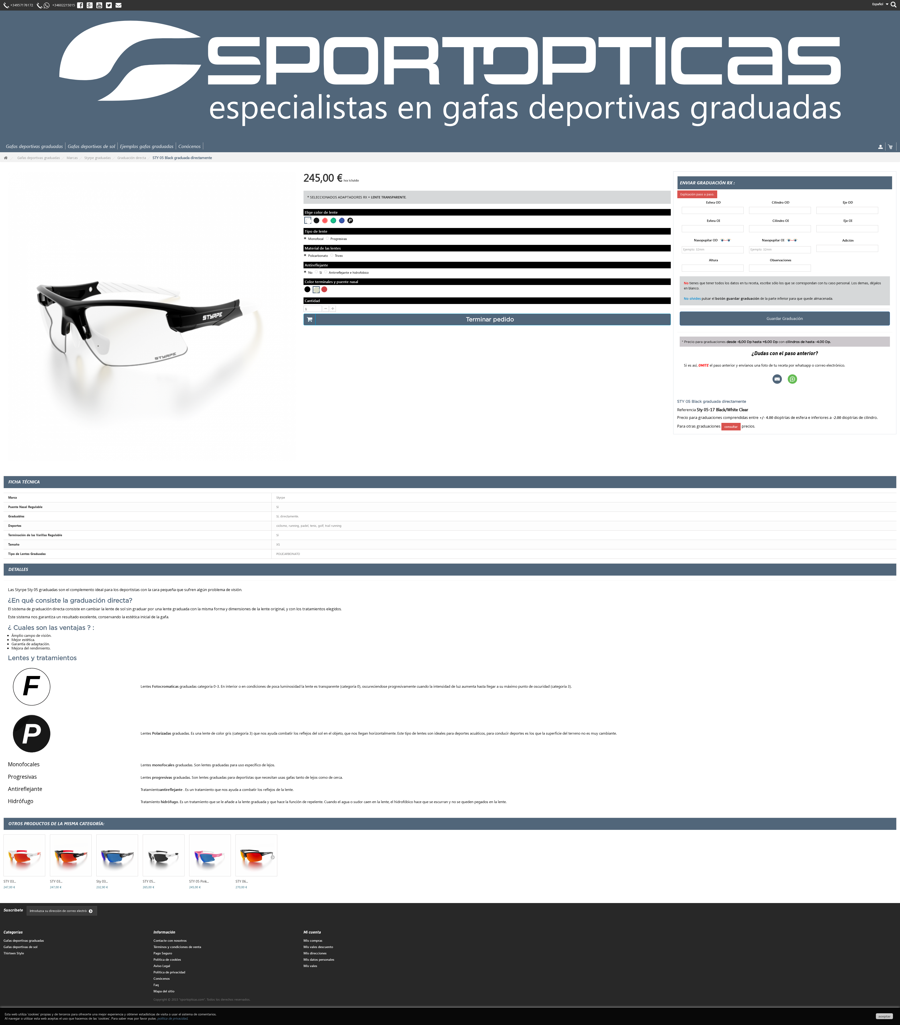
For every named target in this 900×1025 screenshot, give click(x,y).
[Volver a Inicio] (5, 158)
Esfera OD (713, 202)
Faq (156, 985)
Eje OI (848, 221)
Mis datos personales (319, 959)
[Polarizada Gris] (349, 220)
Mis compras (313, 940)
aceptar (884, 1016)
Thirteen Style (14, 953)
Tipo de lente (316, 231)
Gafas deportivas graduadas (34, 146)
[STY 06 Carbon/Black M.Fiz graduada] (256, 855)
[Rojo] (324, 289)
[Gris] (316, 220)
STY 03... (10, 881)
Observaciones (780, 260)
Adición (848, 240)
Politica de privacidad (169, 972)
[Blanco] (316, 290)
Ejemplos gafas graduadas (146, 146)
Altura (713, 260)
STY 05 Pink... (199, 881)
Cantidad (312, 300)
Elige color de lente (322, 212)
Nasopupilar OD (706, 240)
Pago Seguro (163, 953)
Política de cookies (167, 959)
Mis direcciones (315, 953)
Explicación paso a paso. (697, 194)
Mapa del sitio (164, 991)
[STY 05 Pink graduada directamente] (210, 855)
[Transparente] (308, 221)
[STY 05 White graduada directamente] (163, 855)
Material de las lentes (323, 248)
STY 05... (149, 881)
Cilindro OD (780, 202)
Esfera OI (713, 221)
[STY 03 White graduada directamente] (24, 855)
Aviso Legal (162, 966)
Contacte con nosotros (170, 940)
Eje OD (848, 202)
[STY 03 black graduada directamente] (71, 855)
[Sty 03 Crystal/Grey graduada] (117, 855)
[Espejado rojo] (324, 220)
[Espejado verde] (333, 220)
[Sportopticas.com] (449, 73)
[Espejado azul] (341, 220)
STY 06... (242, 881)
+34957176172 (21, 5)
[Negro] (307, 289)
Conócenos (189, 146)
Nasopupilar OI (773, 240)
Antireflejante (317, 264)
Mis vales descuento (318, 947)
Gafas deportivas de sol (91, 146)
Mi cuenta (312, 932)
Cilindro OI (780, 221)
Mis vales (310, 966)
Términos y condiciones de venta (177, 947)
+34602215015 (62, 5)
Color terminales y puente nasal (332, 281)
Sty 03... (102, 881)
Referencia (686, 410)
